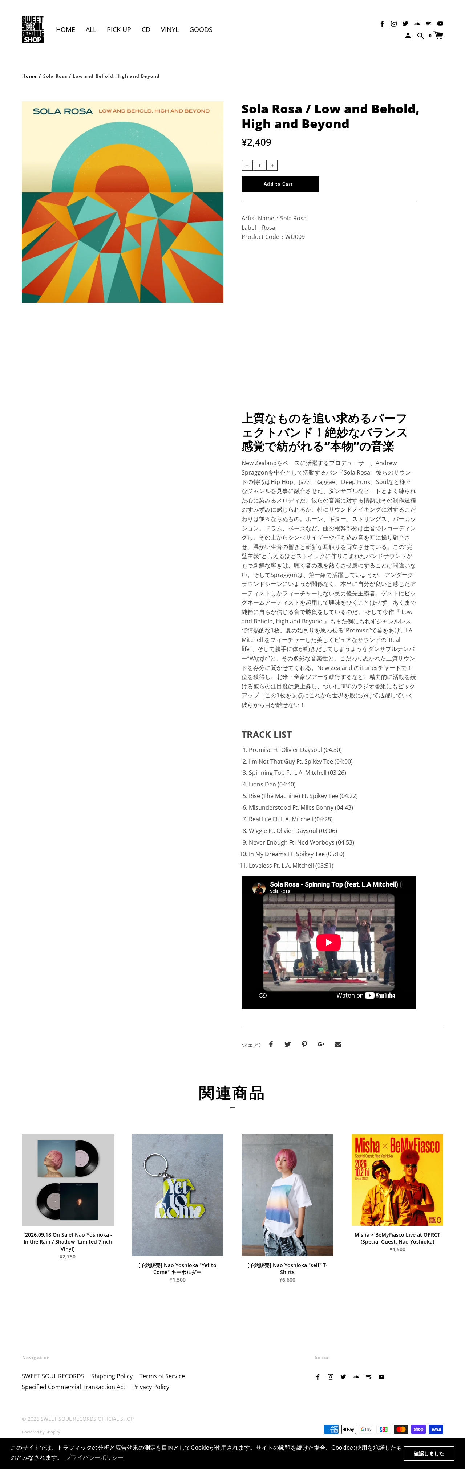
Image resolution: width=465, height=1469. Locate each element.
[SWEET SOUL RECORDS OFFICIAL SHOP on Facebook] (382, 23)
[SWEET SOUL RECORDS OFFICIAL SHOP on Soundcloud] (417, 23)
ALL (91, 29)
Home (29, 76)
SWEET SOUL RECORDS (53, 1376)
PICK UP (119, 29)
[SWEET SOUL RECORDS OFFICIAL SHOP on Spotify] (429, 23)
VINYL (170, 29)
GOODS (201, 29)
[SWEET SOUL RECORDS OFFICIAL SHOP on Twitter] (405, 23)
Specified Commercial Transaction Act (73, 1387)
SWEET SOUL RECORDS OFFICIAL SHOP (87, 1418)
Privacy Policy (150, 1387)
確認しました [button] (429, 1453)
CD (146, 29)
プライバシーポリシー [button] (94, 1457)
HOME (65, 29)
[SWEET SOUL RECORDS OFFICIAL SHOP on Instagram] (394, 23)
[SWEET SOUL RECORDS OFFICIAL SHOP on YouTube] (440, 23)
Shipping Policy (112, 1376)
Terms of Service (162, 1376)
